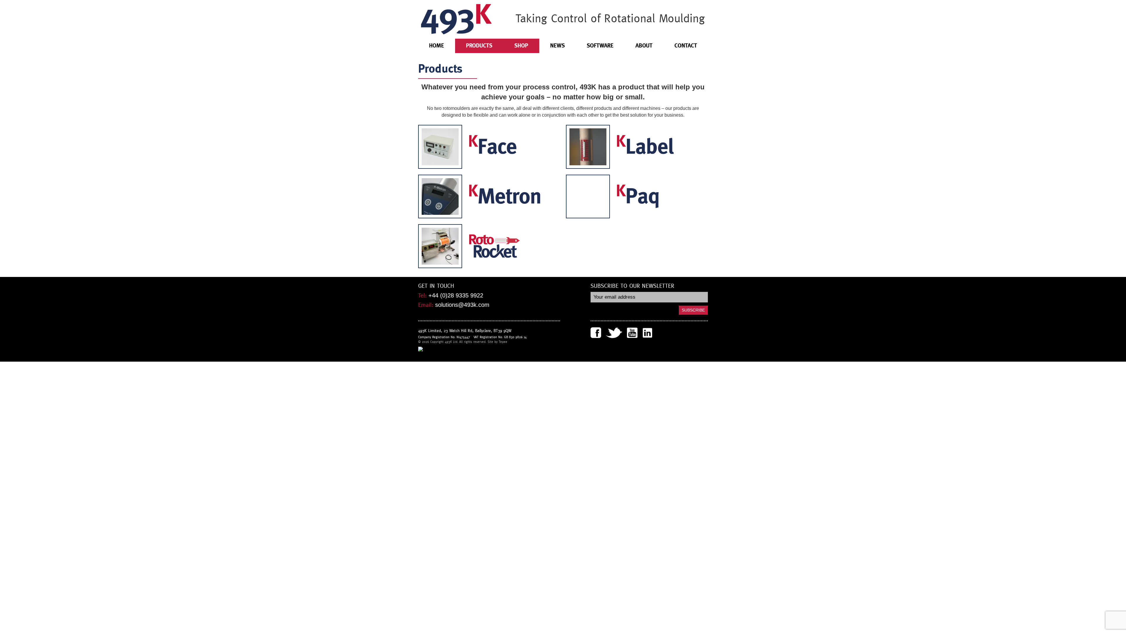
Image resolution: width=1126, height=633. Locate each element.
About (643, 45)
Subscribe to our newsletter (632, 286)
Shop (521, 45)
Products (479, 45)
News (557, 45)
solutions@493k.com (462, 305)
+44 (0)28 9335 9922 (455, 295)
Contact (685, 45)
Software (600, 45)
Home (436, 45)
